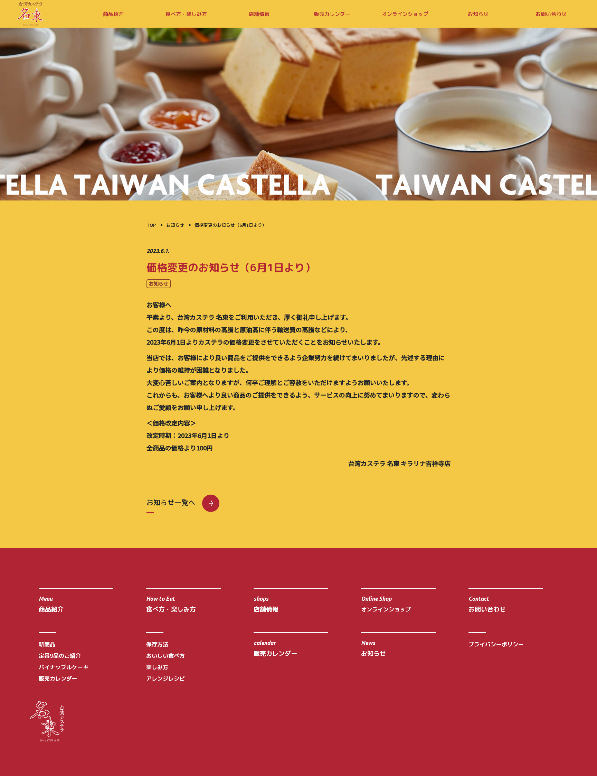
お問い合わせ (551, 14)
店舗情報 (259, 14)
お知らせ (478, 14)
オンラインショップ (405, 14)
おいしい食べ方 (165, 656)
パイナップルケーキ (63, 667)
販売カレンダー (332, 14)
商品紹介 (113, 14)
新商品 (47, 644)
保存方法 (157, 644)
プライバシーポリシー (496, 644)
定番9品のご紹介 (60, 656)
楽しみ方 (157, 667)
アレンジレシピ (165, 678)
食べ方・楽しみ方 (186, 14)
